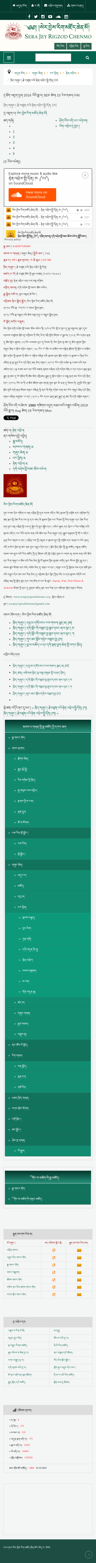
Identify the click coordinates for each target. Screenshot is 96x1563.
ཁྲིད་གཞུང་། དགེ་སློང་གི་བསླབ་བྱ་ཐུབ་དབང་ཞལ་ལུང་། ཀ (43, 633)
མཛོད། (21, 886)
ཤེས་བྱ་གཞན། (18, 1140)
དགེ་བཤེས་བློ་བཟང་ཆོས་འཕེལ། (29, 469)
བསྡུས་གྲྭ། (22, 1034)
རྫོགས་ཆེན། (23, 759)
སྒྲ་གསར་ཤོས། (18, 738)
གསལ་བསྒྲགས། (13, 1272)
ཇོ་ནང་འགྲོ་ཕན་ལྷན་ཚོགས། (20, 1375)
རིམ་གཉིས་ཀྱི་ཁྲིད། (26, 780)
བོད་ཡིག (60, 46)
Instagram (43, 16)
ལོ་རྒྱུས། (21, 1151)
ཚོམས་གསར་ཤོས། (14, 1280)
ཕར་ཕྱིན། (22, 907)
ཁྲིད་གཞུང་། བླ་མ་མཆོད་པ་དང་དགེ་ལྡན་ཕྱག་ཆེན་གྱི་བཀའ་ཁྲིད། (47, 645)
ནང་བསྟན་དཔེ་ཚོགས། (63, 1353)
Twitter (36, 16)
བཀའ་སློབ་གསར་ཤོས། (16, 1295)
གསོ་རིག (22, 1087)
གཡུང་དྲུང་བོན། (14, 1338)
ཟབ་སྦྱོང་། (16, 1130)
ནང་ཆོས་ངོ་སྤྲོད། (20, 1045)
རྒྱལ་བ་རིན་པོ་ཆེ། (17, 1331)
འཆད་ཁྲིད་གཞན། (20, 1098)
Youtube (50, 16)
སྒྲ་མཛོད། (18, 441)
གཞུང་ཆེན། (17, 865)
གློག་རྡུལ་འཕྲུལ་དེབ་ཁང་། (65, 1368)
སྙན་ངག (22, 1077)
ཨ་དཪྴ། (57, 1331)
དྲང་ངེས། (26, 928)
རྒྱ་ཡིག (86, 46)
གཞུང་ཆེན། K (20, 452)
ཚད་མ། (21, 1002)
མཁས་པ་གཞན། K (23, 447)
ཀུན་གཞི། (26, 939)
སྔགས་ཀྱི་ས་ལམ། (26, 801)
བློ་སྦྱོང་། (21, 854)
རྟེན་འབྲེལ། (18, 430)
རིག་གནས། (17, 1055)
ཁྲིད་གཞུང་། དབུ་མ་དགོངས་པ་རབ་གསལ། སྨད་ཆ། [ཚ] (42, 623)
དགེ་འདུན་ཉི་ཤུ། (30, 949)
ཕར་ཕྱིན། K (19, 458)
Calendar (66, 16)
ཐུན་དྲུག (22, 812)
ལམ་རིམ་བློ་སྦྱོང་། (20, 833)
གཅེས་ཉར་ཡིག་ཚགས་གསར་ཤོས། (21, 1287)
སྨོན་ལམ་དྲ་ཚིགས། (61, 1382)
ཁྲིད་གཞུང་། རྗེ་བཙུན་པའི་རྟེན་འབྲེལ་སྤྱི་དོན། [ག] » (30, 713)
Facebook (29, 16)
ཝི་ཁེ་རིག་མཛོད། (61, 1345)
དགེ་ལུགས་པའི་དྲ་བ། (17, 1368)
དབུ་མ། (21, 896)
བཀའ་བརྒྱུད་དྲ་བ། (16, 1360)
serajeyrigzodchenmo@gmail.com (29, 604)
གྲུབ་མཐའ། (23, 1024)
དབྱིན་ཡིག (73, 46)
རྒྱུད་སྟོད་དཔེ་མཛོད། (16, 1382)
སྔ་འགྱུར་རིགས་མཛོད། (17, 1345)
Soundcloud (58, 16)
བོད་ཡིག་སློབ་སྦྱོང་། (62, 1360)
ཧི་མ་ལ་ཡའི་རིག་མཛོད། (64, 1375)
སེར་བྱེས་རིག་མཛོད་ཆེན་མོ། (32, 113)
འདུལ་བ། (22, 875)
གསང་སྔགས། (18, 748)
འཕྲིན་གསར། (12, 1250)
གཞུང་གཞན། (24, 1013)
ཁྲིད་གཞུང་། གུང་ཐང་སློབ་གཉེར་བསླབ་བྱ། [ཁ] (37, 639)
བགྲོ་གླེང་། (16, 1119)
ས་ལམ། (25, 981)
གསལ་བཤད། (77, 6)
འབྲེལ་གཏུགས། (55, 6)
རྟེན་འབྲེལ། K (20, 463)
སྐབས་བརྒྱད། (28, 918)
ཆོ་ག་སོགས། (23, 822)
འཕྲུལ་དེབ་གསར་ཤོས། (16, 1257)
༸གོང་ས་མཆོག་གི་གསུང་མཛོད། (27, 1199)
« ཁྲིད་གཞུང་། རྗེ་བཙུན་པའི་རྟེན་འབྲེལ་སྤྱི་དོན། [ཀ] (59, 708)
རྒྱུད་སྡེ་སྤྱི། (22, 769)
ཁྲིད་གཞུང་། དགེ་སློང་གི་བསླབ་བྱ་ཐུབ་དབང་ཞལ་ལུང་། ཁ (43, 628)
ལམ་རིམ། (22, 843)
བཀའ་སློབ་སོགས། (20, 1108)
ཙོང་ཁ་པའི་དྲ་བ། (61, 1338)
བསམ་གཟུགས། (29, 971)
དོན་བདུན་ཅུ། (29, 992)
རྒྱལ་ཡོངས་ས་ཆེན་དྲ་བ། (18, 1353)
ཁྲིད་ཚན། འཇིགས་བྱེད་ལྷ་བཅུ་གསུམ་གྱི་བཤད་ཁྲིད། (39, 673)
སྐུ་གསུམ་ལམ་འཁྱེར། (27, 790)
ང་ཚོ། (37, 6)
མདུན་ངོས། (21, 6)
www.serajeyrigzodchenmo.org (32, 597)
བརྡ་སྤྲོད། (22, 1066)
